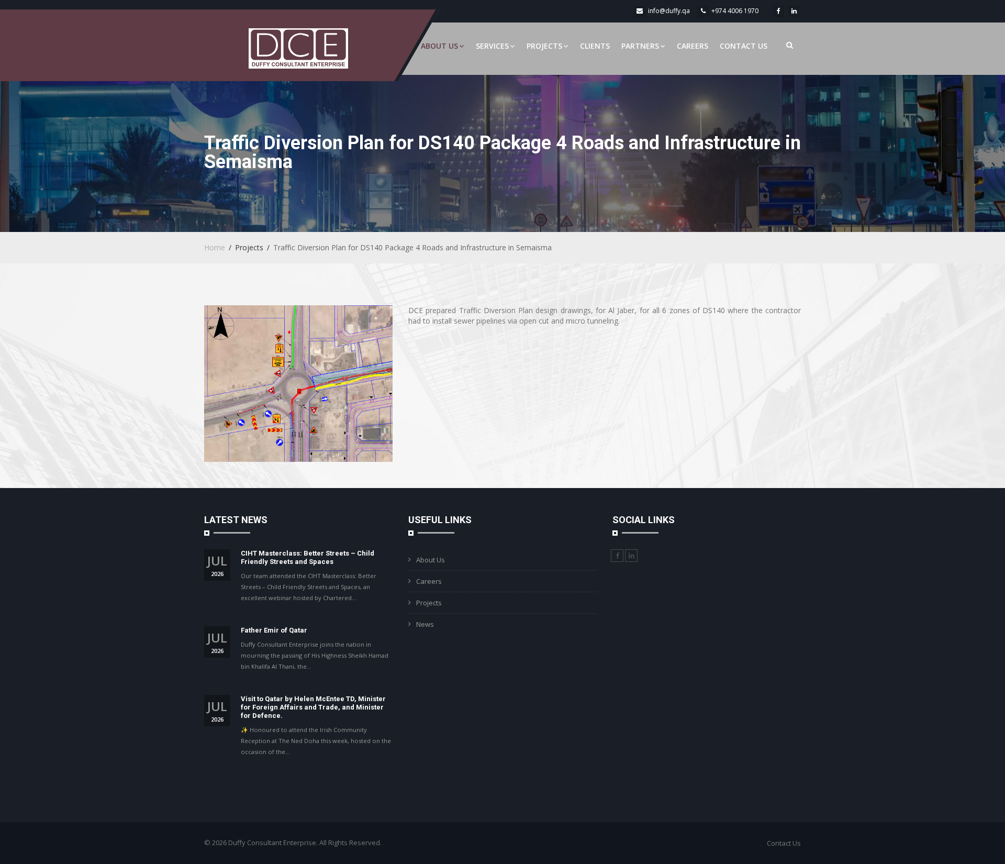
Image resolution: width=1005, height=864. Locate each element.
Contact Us (743, 46)
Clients (595, 46)
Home (214, 247)
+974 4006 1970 (734, 10)
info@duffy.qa (669, 10)
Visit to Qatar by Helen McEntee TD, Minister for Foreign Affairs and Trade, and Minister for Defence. (313, 707)
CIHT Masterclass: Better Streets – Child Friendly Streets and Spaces (307, 557)
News (425, 624)
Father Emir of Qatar (274, 630)
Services (492, 46)
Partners (640, 46)
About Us (439, 46)
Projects (544, 46)
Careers (692, 46)
